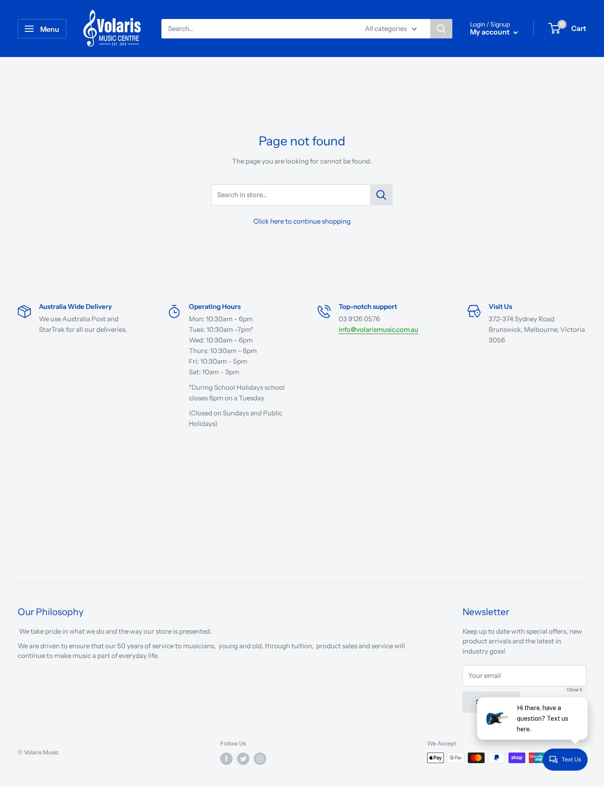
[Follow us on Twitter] (243, 759)
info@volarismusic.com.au (378, 329)
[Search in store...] (381, 194)
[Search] (441, 28)
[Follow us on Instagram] (260, 759)
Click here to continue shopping (302, 221)
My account (490, 31)
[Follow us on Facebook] (226, 759)
